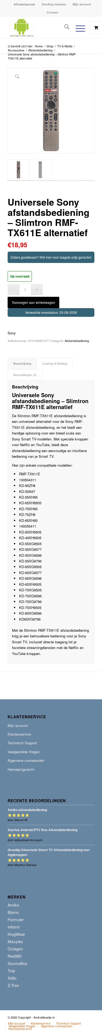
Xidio (12, 978)
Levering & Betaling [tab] (54, 363)
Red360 (14, 956)
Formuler (16, 919)
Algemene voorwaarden (26, 760)
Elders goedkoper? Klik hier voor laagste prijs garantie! (51, 257)
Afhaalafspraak (24, 4)
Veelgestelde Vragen (24, 751)
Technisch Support (22, 742)
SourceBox (17, 963)
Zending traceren (54, 4)
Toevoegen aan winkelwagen (33, 302)
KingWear (16, 934)
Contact (52, 12)
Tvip (11, 970)
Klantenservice (19, 734)
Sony (12, 332)
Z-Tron (13, 985)
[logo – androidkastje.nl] (42, 27)
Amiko (13, 905)
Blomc (13, 912)
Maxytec (15, 941)
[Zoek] (64, 27)
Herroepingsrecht (21, 769)
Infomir (14, 927)
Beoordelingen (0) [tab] (25, 375)
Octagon (15, 948)
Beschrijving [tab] (22, 363)
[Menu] (77, 28)
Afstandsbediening (77, 340)
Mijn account (82, 4)
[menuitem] (24, 4)
